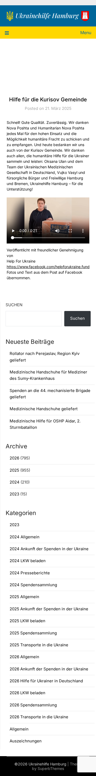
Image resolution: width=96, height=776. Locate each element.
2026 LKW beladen (27, 692)
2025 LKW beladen (27, 620)
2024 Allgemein (24, 536)
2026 (14, 458)
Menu (85, 32)
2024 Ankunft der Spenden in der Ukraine (49, 548)
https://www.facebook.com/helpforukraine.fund (48, 266)
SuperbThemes (51, 768)
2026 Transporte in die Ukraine (39, 716)
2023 (14, 494)
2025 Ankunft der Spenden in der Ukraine (49, 608)
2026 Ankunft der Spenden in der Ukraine (49, 668)
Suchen (14, 304)
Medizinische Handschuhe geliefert (44, 408)
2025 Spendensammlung (33, 632)
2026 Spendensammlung (33, 704)
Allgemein (19, 729)
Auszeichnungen (26, 740)
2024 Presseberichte (30, 572)
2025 (14, 470)
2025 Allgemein (24, 596)
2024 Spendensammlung (33, 584)
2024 (14, 482)
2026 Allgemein (24, 656)
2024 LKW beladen (28, 560)
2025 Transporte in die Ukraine (39, 644)
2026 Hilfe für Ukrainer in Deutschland (46, 680)
